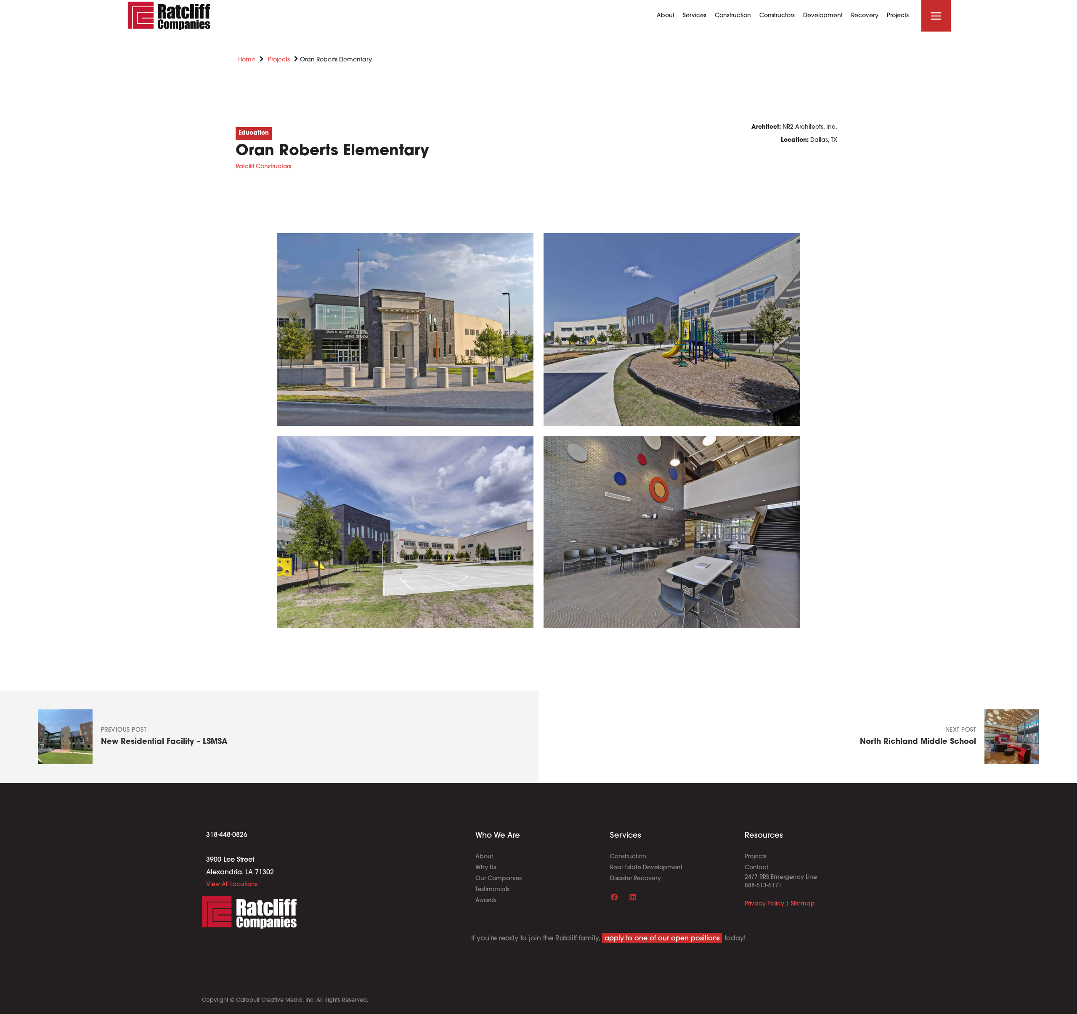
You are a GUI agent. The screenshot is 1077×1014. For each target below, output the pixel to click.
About (484, 857)
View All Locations (231, 884)
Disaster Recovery (635, 879)
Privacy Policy (764, 904)
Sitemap (803, 904)
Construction (628, 857)
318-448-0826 (226, 835)
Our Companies (498, 879)
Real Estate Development (646, 868)
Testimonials (492, 890)
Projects (279, 60)
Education (254, 133)
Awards (485, 900)
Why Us (485, 868)
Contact (756, 868)
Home (246, 60)
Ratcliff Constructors (263, 167)
